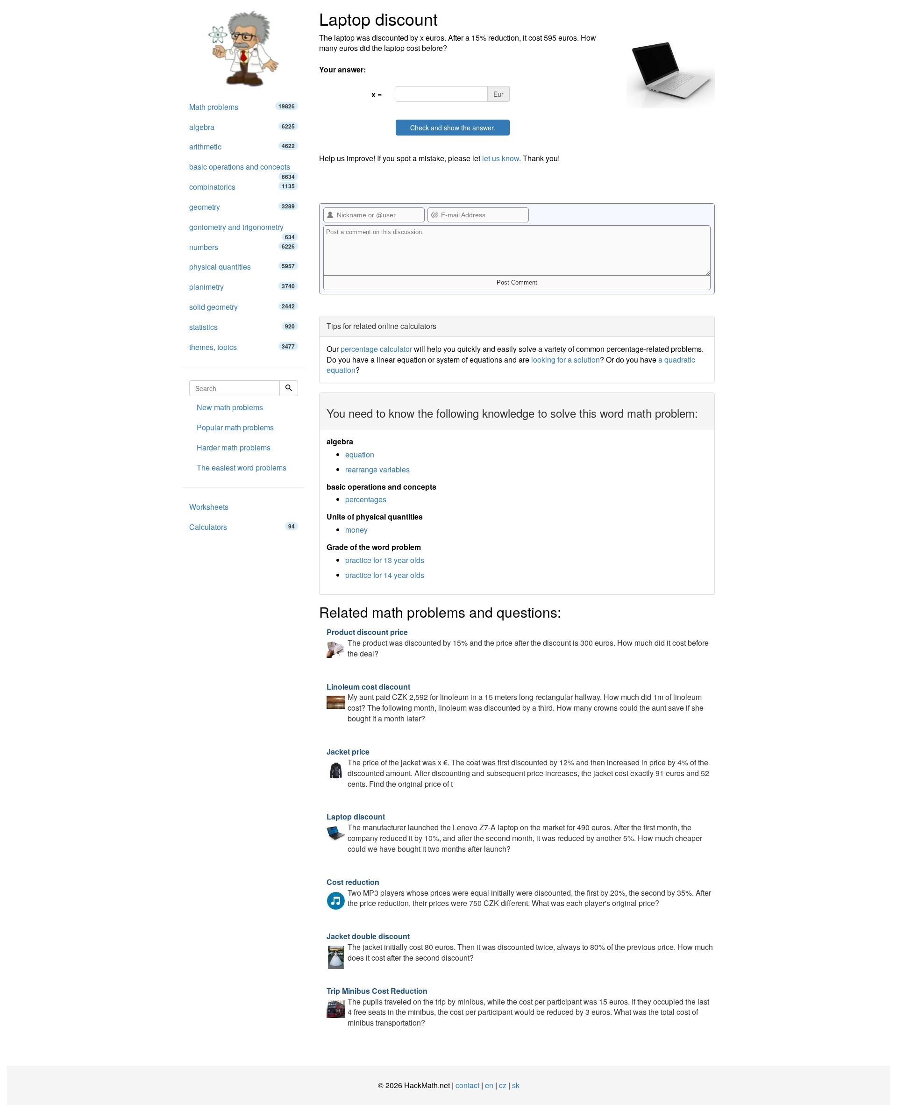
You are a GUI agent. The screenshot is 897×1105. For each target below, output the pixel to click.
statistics (242, 326)
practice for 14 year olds (384, 575)
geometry (242, 206)
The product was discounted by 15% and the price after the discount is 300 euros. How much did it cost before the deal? (518, 643)
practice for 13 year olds (384, 560)
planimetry (242, 286)
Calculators (242, 526)
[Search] (288, 388)
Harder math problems (234, 447)
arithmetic (242, 146)
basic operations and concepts (242, 169)
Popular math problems (235, 427)
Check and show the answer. (452, 127)
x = (376, 94)
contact (467, 1085)
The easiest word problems (241, 467)
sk (516, 1085)
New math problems (230, 407)
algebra (242, 126)
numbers (242, 247)
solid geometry (242, 306)
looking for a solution (565, 359)
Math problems (242, 106)
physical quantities (242, 266)
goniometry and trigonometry (242, 229)
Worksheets (208, 506)
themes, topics (242, 347)
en (489, 1085)
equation (359, 454)
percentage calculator (376, 348)
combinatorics (242, 186)
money (356, 529)
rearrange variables (377, 469)
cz (502, 1085)
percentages (365, 499)
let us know (500, 158)
